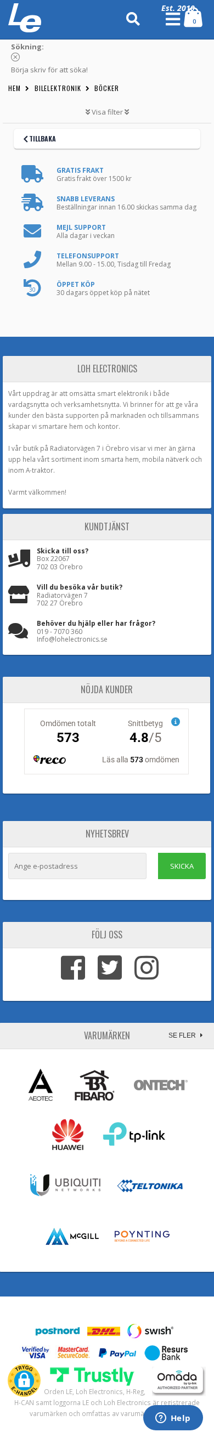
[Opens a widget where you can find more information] (173, 1419)
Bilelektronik (58, 88)
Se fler (183, 1035)
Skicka (182, 866)
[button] (24, 1380)
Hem (14, 88)
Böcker (106, 88)
